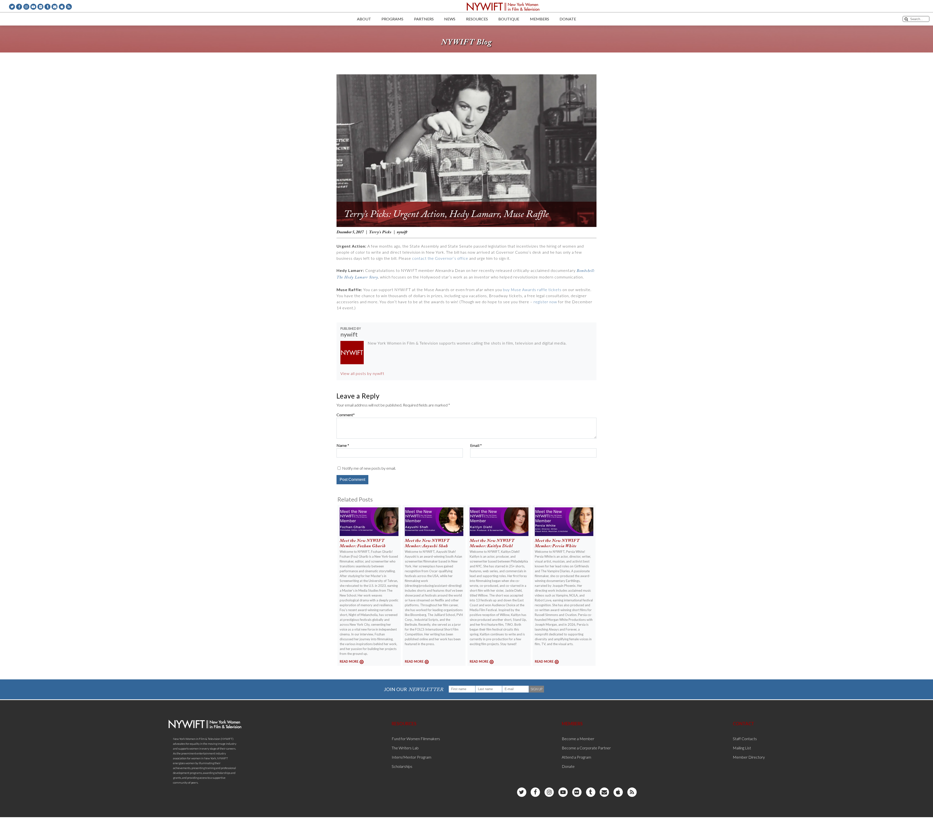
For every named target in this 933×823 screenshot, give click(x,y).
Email (474, 445)
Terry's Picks (380, 232)
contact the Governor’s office (440, 258)
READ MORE (349, 661)
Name (342, 445)
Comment (345, 414)
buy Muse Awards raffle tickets (532, 289)
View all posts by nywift (362, 373)
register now (545, 301)
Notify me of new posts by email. (369, 468)
